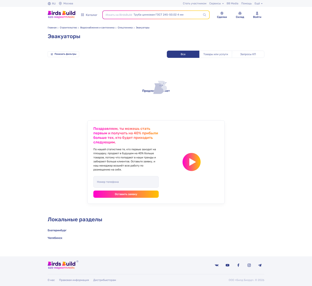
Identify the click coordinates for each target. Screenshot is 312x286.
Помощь (246, 3)
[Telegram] (260, 265)
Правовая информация (74, 280)
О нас (51, 280)
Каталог (91, 15)
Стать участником (194, 3)
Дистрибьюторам (104, 280)
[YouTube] (227, 265)
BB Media (232, 3)
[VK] (216, 265)
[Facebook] (238, 265)
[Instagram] (249, 265)
